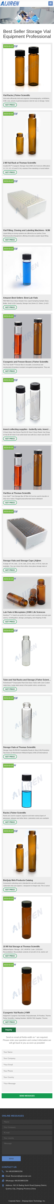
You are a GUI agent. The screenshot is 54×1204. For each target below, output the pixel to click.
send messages (27, 1096)
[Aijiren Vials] (10, 3)
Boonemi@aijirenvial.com (21, 1176)
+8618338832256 (15, 1171)
